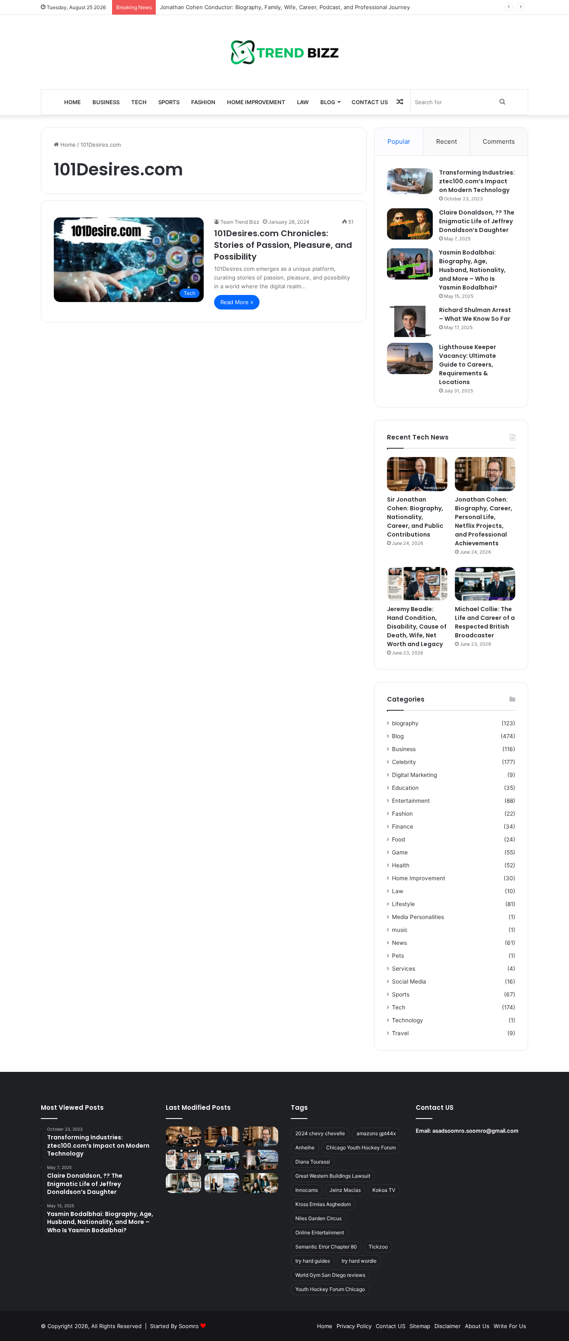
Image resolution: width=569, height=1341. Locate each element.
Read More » (236, 302)
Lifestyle (403, 904)
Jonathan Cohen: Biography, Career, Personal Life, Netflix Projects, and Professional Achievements (483, 521)
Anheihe (304, 1147)
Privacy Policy (354, 1326)
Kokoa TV (383, 1190)
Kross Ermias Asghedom (323, 1204)
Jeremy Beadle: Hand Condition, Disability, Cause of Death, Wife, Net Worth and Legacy (417, 626)
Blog (327, 102)
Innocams (306, 1190)
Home (72, 102)
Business (106, 102)
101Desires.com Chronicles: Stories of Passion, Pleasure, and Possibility (283, 244)
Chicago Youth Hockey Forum (361, 1147)
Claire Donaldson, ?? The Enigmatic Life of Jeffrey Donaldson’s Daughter (476, 221)
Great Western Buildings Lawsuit (332, 1176)
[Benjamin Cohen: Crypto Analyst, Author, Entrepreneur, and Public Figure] (260, 1160)
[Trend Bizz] (284, 52)
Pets (398, 955)
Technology (407, 1020)
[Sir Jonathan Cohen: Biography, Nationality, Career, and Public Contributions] (417, 474)
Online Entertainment (319, 1232)
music (400, 929)
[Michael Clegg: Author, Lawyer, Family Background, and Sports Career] (183, 1183)
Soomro (189, 1326)
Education (405, 787)
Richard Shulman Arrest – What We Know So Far (475, 314)
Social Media (409, 981)
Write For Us (510, 1326)
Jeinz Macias (345, 1190)
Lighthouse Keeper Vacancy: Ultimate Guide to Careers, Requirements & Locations (467, 364)
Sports (169, 102)
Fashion (203, 102)
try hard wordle (359, 1261)
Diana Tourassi (312, 1162)
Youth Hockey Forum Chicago (330, 1289)
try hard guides (312, 1261)
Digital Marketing (414, 775)
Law (303, 102)
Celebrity (404, 762)
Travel (400, 1033)
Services (403, 968)
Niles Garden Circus (318, 1218)
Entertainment (411, 800)
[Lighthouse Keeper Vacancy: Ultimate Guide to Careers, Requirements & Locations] (410, 358)
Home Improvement (256, 102)
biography (405, 723)
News (399, 942)
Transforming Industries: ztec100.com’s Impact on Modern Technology (477, 181)
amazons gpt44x (376, 1133)
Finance (402, 826)
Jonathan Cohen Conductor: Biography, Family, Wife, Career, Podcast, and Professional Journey (285, 7)
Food (398, 839)
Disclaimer (447, 1326)
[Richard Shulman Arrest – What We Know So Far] (410, 321)
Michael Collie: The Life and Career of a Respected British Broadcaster (485, 622)
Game (400, 852)
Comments (499, 141)
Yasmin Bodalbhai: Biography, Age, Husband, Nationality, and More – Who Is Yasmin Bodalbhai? (472, 270)
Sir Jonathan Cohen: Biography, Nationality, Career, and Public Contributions (415, 517)
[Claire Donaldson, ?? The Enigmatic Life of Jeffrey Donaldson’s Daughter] (410, 224)
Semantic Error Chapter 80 (326, 1247)
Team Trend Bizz (240, 222)
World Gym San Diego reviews (330, 1275)
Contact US (370, 102)
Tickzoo (378, 1247)
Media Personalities (418, 917)
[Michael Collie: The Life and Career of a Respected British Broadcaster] (485, 584)
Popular (398, 141)
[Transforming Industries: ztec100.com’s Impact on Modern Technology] (410, 181)
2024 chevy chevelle (320, 1133)
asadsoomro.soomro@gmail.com (475, 1130)
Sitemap (419, 1326)
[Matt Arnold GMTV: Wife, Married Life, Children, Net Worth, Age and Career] (260, 1183)
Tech (139, 102)
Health (400, 865)
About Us (477, 1326)
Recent (446, 141)
